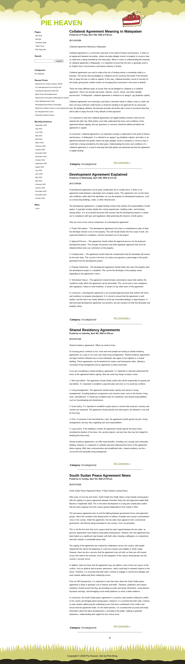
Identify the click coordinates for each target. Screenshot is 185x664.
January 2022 (40, 188)
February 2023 (40, 146)
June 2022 (39, 174)
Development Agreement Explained (98, 174)
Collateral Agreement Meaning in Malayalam (105, 31)
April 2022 (38, 181)
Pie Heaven (61, 23)
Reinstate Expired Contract (44, 115)
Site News (38, 35)
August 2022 (39, 167)
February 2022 (40, 184)
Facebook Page (40, 42)
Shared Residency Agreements (94, 330)
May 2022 (38, 177)
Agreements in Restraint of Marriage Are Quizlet (52, 98)
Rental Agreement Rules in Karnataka (48, 105)
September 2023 (41, 125)
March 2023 (39, 142)
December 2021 (41, 191)
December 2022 (41, 153)
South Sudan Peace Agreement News (100, 475)
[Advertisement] (43, 259)
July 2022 (38, 170)
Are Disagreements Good (44, 112)
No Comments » (122, 162)
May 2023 (38, 136)
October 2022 (40, 160)
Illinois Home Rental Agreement (46, 94)
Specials (38, 39)
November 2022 (41, 156)
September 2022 (41, 163)
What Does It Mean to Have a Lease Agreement (52, 108)
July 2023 (38, 129)
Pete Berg (112, 656)
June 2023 (39, 132)
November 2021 (41, 195)
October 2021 (40, 198)
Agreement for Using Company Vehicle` (49, 84)
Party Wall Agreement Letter (45, 101)
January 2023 (40, 149)
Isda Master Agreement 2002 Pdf (46, 91)
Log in (37, 208)
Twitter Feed (39, 46)
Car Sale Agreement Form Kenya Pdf (48, 87)
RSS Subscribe (40, 49)
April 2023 (38, 139)
